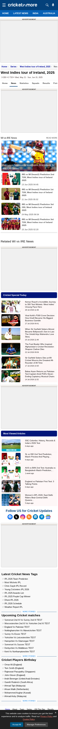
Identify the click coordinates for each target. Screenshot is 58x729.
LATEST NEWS (20, 13)
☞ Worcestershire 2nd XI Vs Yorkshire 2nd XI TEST (26, 623)
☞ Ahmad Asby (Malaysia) (14, 696)
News (13, 83)
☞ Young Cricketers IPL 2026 (15, 589)
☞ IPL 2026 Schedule (12, 603)
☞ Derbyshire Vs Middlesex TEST (18, 648)
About (14, 709)
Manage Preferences (36, 724)
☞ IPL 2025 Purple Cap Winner (16, 596)
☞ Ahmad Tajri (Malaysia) (13, 685)
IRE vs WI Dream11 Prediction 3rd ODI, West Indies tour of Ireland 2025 (38, 207)
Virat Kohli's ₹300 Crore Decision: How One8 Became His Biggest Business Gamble (40, 318)
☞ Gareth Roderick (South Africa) (17, 682)
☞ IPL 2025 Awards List (13, 593)
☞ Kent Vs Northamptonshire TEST (18, 651)
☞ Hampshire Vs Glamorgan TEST (18, 641)
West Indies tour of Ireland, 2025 (35, 66)
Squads (35, 83)
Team (22, 709)
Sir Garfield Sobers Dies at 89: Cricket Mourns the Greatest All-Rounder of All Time (39, 360)
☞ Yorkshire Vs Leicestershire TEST (19, 637)
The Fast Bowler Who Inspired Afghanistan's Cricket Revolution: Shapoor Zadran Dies (39, 346)
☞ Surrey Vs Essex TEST (14, 634)
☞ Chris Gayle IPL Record (14, 586)
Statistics (24, 83)
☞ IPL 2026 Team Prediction (15, 579)
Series (13, 66)
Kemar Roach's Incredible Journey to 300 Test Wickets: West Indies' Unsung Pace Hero (40, 304)
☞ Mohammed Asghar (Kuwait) (16, 692)
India (35, 13)
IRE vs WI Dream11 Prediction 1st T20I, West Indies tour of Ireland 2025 (37, 192)
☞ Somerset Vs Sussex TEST (16, 644)
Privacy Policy (46, 716)
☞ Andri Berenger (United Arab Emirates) (21, 678)
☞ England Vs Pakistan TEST (16, 627)
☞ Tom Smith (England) (13, 668)
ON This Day (39, 709)
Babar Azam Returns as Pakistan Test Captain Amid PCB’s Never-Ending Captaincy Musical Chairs (39, 374)
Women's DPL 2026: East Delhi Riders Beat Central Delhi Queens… (39, 497)
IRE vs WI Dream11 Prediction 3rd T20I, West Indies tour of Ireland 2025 (38, 222)
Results (46, 83)
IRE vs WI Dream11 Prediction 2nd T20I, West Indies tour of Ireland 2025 (38, 177)
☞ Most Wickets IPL (11, 582)
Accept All (16, 724)
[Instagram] (22, 516)
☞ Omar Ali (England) (12, 664)
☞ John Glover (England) (13, 675)
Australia (49, 13)
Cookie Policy (29, 719)
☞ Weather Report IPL (12, 607)
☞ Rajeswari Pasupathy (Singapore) (18, 671)
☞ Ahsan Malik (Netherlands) (15, 689)
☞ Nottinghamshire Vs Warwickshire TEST (22, 630)
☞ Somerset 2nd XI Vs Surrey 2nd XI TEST (22, 620)
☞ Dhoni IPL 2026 (10, 600)
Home (5, 13)
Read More (51, 138)
